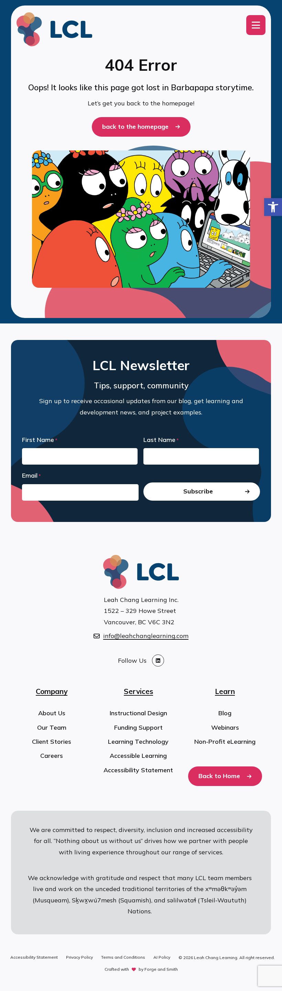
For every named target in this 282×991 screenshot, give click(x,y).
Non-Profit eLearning (225, 741)
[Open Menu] (256, 25)
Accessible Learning (138, 756)
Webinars (225, 727)
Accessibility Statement (138, 770)
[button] (273, 207)
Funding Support (138, 727)
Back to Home (219, 776)
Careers (51, 756)
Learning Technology (138, 741)
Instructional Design (138, 713)
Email (31, 475)
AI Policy (161, 957)
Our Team (51, 727)
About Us (51, 713)
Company (51, 691)
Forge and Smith (161, 969)
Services (138, 691)
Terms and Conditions (123, 957)
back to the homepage (135, 126)
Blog (224, 713)
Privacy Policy (79, 957)
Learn (225, 691)
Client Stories (51, 741)
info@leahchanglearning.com (145, 636)
